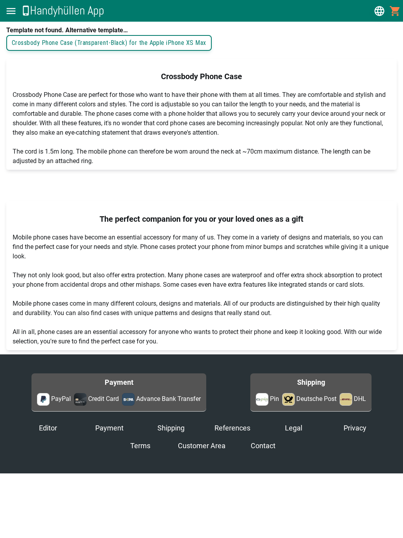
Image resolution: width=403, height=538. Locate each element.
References (232, 428)
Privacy (355, 428)
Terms (140, 446)
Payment (109, 428)
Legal (293, 428)
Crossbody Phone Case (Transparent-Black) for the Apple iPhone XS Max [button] (109, 42)
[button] (11, 11)
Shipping (171, 428)
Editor (48, 428)
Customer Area (202, 446)
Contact (263, 446)
